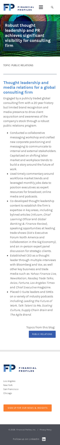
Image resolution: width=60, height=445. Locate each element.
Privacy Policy (46, 429)
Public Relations (22, 65)
